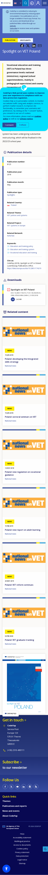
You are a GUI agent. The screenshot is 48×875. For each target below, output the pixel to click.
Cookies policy (22, 848)
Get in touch (12, 719)
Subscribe (13, 28)
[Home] (6, 3)
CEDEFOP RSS (35, 786)
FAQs (22, 834)
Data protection (22, 856)
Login (32, 3)
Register (38, 3)
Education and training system (22, 249)
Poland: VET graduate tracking (19, 640)
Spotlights (11, 195)
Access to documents (22, 845)
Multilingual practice (22, 841)
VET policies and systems (17, 215)
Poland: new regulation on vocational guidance (22, 473)
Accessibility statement (22, 837)
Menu (45, 3)
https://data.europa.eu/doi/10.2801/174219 (24, 268)
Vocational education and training (23, 252)
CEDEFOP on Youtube (17, 786)
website (13, 26)
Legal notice (22, 860)
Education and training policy (21, 246)
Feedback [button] (45, 849)
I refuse (22, 125)
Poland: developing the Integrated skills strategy (21, 360)
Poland (13, 205)
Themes (6, 801)
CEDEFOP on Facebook (5, 786)
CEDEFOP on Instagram (29, 786)
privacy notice (26, 119)
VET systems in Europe (16, 225)
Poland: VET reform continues (19, 584)
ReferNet (10, 236)
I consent (9, 125)
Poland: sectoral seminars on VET (20, 416)
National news (10, 366)
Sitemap (22, 863)
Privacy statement (22, 852)
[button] (22, 45)
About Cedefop (9, 815)
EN (13, 299)
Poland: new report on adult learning (22, 530)
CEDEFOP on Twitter (11, 786)
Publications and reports (14, 806)
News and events (10, 811)
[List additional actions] (20, 3)
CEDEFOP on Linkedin (23, 786)
